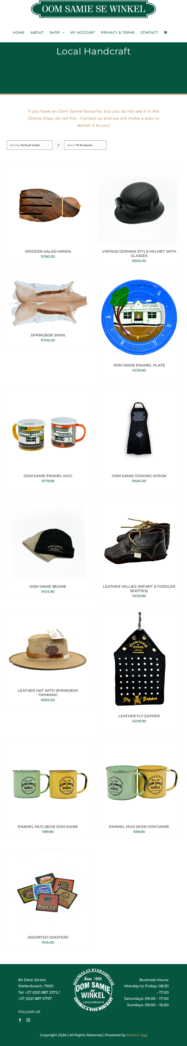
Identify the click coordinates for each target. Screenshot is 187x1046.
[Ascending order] (58, 145)
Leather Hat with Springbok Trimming (48, 692)
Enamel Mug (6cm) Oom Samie (139, 827)
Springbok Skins (48, 335)
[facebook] (20, 1020)
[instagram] (28, 1020)
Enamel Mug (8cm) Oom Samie (48, 827)
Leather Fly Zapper (139, 716)
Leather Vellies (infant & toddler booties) (139, 588)
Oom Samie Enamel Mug (47, 476)
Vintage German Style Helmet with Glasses (139, 253)
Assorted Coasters (48, 937)
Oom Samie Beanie (47, 586)
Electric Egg (137, 1035)
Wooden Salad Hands (48, 251)
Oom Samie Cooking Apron (139, 476)
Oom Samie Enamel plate (139, 365)
